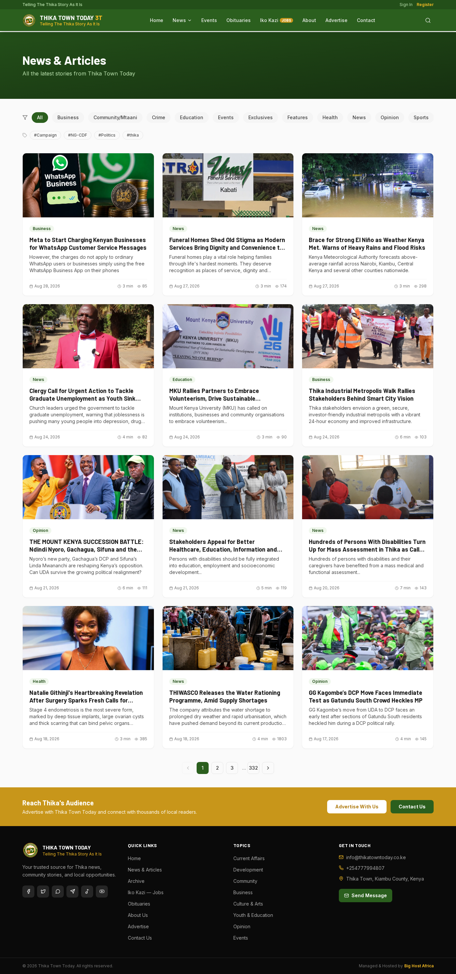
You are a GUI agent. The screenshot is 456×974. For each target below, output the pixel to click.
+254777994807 (365, 868)
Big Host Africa (419, 965)
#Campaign (45, 135)
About (309, 20)
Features (297, 117)
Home (156, 20)
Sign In (406, 4)
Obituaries (238, 20)
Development (248, 869)
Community (245, 881)
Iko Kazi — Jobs (146, 892)
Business (68, 117)
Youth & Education (253, 915)
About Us (138, 915)
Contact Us (412, 806)
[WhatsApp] (58, 892)
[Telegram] (72, 892)
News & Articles (145, 869)
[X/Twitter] (43, 892)
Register (425, 4)
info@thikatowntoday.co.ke (376, 857)
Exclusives (260, 117)
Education (191, 117)
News (179, 20)
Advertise (336, 20)
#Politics (107, 135)
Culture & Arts (248, 904)
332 (253, 768)
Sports (421, 117)
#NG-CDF (77, 135)
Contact (366, 20)
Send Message (369, 895)
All (40, 117)
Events (209, 20)
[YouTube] (102, 892)
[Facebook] (28, 892)
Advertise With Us (357, 806)
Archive (136, 881)
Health (330, 117)
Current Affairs (249, 858)
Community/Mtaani (115, 117)
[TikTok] (87, 892)
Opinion (390, 117)
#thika (133, 135)
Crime (158, 117)
